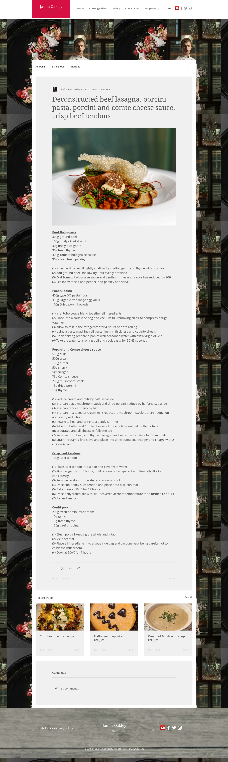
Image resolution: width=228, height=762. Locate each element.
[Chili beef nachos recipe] (60, 617)
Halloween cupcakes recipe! (109, 638)
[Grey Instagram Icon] (190, 8)
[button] (188, 66)
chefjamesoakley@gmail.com (57, 728)
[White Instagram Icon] (179, 727)
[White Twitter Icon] (174, 727)
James (45, 7)
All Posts (40, 66)
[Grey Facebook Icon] (181, 8)
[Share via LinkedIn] (70, 568)
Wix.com (139, 748)
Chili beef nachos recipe (57, 636)
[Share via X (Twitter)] (62, 568)
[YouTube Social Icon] (177, 8)
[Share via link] (78, 568)
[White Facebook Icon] (168, 727)
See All (188, 597)
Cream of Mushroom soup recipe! (166, 638)
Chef (51, 11)
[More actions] (174, 89)
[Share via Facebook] (53, 568)
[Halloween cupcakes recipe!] (114, 617)
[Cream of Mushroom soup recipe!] (168, 617)
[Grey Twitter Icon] (186, 8)
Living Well (58, 66)
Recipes (75, 66)
